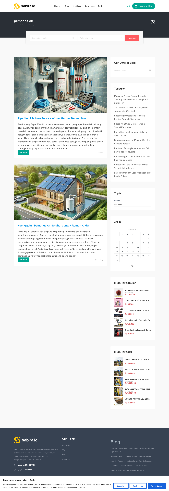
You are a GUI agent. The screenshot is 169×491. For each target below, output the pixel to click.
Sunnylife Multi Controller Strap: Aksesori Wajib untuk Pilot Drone (138, 320)
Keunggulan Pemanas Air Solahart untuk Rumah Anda (53, 225)
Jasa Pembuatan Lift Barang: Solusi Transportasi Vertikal (131, 109)
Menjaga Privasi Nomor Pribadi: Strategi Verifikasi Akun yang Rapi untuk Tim (131, 99)
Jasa (101, 152)
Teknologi (100, 260)
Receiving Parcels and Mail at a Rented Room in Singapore (129, 117)
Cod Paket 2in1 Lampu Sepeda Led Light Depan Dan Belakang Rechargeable (138, 310)
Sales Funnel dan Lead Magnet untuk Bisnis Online (132, 174)
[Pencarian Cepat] (153, 21)
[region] (84, 483)
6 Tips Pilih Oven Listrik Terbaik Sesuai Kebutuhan (129, 125)
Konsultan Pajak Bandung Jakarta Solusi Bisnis (130, 134)
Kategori (117, 200)
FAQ (100, 6)
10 (117, 247)
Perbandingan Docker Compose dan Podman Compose (132, 158)
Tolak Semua (138, 486)
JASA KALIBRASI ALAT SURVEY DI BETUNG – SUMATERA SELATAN (138, 379)
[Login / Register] (122, 6)
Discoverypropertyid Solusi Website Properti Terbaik (132, 142)
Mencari (132, 38)
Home (57, 6)
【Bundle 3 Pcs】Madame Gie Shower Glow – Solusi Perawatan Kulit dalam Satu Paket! (138, 300)
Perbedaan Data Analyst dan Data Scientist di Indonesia (131, 166)
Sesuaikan (121, 486)
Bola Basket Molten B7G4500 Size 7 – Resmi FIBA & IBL (138, 290)
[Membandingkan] (128, 6)
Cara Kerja (90, 6)
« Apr (131, 265)
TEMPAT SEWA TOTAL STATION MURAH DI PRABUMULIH (138, 359)
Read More (23, 152)
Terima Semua (156, 486)
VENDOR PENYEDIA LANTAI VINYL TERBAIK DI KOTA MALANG (138, 399)
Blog (67, 6)
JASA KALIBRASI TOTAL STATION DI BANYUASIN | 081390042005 (138, 389)
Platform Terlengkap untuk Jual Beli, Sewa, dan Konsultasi (132, 150)
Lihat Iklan (76, 6)
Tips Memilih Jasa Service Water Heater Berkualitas (52, 118)
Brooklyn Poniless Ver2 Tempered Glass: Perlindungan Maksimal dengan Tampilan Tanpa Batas (138, 330)
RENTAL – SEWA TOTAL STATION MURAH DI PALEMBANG (138, 369)
